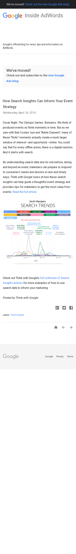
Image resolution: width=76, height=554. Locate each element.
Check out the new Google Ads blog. (47, 4)
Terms (70, 356)
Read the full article (24, 192)
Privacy (60, 356)
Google (49, 356)
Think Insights (17, 315)
